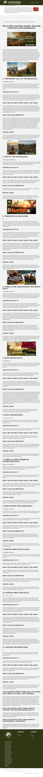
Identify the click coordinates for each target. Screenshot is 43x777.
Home (4, 21)
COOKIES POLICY (24, 771)
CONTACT (29, 771)
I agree (36, 9)
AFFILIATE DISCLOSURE (11, 771)
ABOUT (6, 771)
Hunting (32, 2)
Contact (32, 737)
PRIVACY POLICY (18, 771)
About (37, 2)
